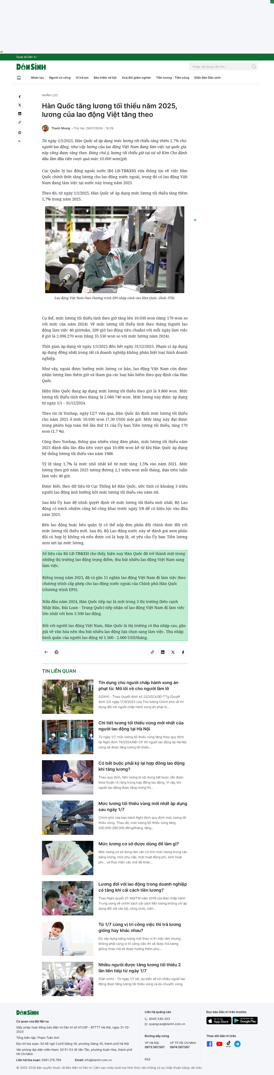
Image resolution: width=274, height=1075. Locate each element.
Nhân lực (37, 77)
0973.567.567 (155, 1047)
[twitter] (19, 105)
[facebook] (19, 96)
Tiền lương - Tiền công (172, 77)
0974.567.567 (180, 1047)
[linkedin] (19, 113)
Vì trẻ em (82, 77)
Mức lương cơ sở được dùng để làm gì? (138, 843)
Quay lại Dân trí (26, 57)
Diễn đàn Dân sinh (207, 77)
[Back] (19, 141)
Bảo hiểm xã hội (105, 77)
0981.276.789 (51, 1060)
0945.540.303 (159, 1019)
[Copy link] (19, 122)
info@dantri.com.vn (98, 1060)
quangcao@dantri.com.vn (167, 1024)
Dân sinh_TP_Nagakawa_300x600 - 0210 (225, 98)
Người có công (60, 77)
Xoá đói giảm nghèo (136, 77)
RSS (147, 1059)
